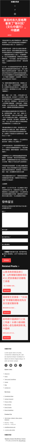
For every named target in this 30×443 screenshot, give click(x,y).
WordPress (22, 440)
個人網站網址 (6, 244)
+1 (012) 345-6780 (10, 430)
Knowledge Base (9, 396)
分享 (12, 117)
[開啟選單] (15, 6)
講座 (21, 75)
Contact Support (9, 399)
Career (6, 382)
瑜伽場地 (17, 99)
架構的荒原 (15, 2)
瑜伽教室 (19, 155)
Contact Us (7, 387)
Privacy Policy (8, 401)
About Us (7, 373)
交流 (20, 168)
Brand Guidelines (9, 410)
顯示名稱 (5, 229)
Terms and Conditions (10, 379)
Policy (6, 376)
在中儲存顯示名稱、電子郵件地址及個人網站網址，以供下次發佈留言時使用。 (15, 254)
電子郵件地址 (6, 237)
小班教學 (8, 61)
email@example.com (10, 427)
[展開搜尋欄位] (15, 10)
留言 (4, 211)
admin (9, 35)
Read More (7, 291)
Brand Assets (8, 407)
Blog (6, 385)
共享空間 (11, 192)
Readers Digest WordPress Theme (15, 439)
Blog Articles (8, 404)
